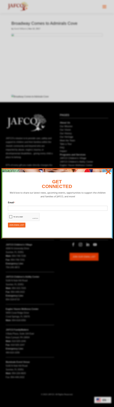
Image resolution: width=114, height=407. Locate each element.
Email (11, 202)
